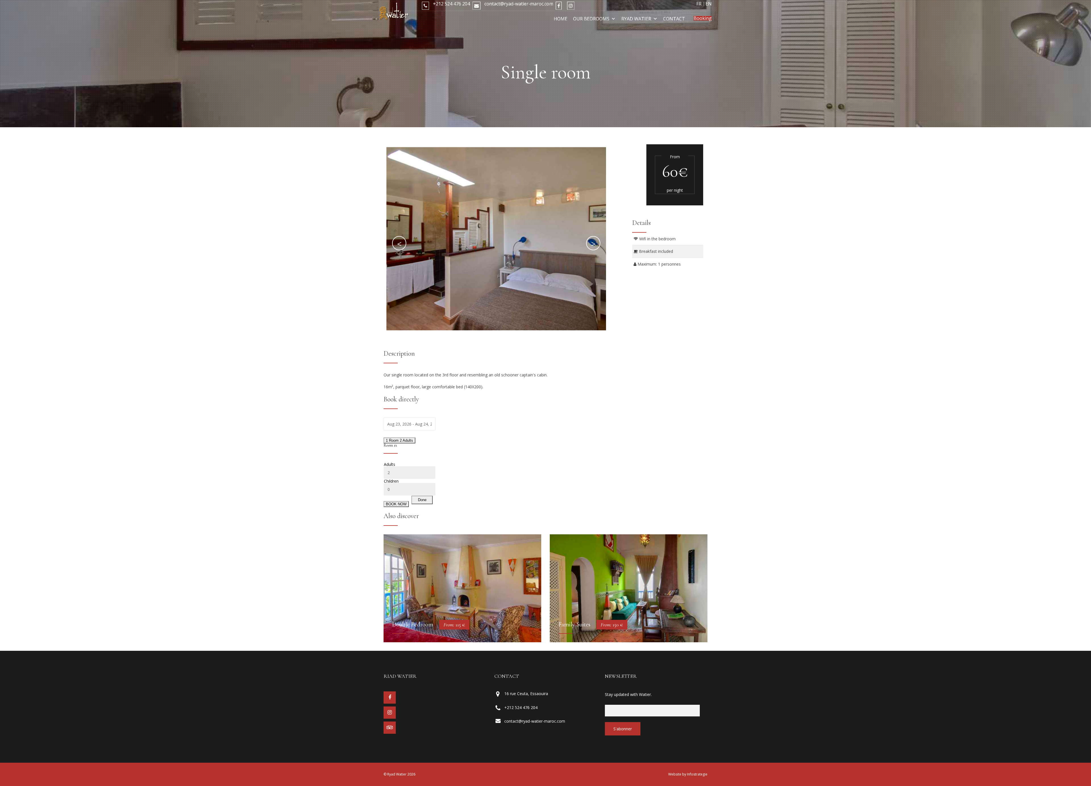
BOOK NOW (396, 504)
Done (422, 500)
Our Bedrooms (591, 19)
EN (708, 3)
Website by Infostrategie (687, 774)
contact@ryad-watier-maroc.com (518, 3)
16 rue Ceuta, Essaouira (526, 693)
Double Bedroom (412, 624)
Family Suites (574, 624)
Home (560, 19)
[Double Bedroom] (462, 588)
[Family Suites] (628, 588)
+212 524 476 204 (451, 3)
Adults (389, 464)
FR (698, 3)
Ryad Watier (636, 19)
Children (391, 481)
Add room (394, 499)
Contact (674, 19)
